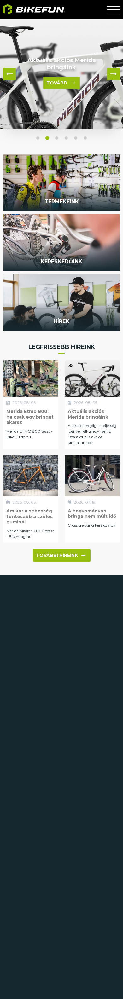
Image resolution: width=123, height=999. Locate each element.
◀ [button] (9, 74)
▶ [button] (113, 74)
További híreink (57, 555)
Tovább (56, 83)
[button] (37, 138)
